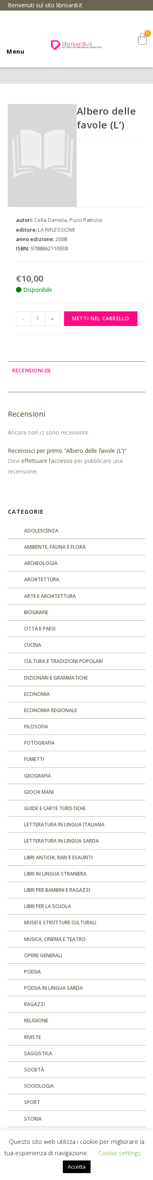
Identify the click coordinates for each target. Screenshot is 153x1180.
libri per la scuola (47, 906)
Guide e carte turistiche (55, 808)
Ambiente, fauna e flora (55, 546)
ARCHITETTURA (41, 579)
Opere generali (43, 955)
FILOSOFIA (36, 726)
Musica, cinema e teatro (55, 939)
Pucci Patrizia (85, 220)
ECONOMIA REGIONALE (50, 710)
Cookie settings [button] (119, 1153)
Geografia (37, 775)
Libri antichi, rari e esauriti (58, 857)
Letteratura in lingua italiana (64, 824)
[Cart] (142, 39)
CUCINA (32, 644)
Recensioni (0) (31, 370)
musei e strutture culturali (60, 922)
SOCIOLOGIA (39, 1085)
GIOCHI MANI (39, 792)
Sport (32, 1102)
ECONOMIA (37, 694)
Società (34, 1069)
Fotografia (39, 742)
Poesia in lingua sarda (53, 987)
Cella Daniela (50, 220)
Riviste (32, 1037)
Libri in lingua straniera (55, 873)
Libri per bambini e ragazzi (57, 890)
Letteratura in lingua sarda (61, 840)
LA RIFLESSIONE (56, 229)
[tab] (77, 371)
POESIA (32, 971)
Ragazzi (34, 1004)
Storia (33, 1118)
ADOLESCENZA (41, 530)
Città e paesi (39, 628)
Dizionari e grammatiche (56, 677)
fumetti (34, 759)
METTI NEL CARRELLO (101, 318)
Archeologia (41, 563)
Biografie (36, 612)
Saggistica (38, 1053)
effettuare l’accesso (47, 461)
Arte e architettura (50, 596)
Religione (36, 1020)
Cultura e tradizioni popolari (63, 661)
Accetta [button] (77, 1166)
